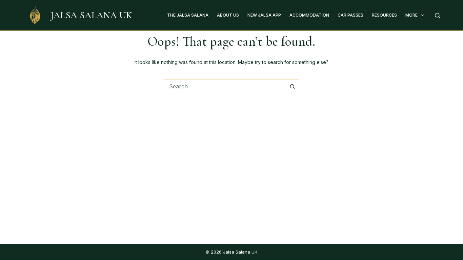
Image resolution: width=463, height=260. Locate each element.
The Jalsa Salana (187, 15)
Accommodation (309, 15)
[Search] (437, 15)
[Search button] (292, 86)
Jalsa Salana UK (91, 15)
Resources (384, 15)
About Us (228, 15)
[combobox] (225, 86)
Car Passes (350, 15)
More (411, 15)
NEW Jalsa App (264, 15)
